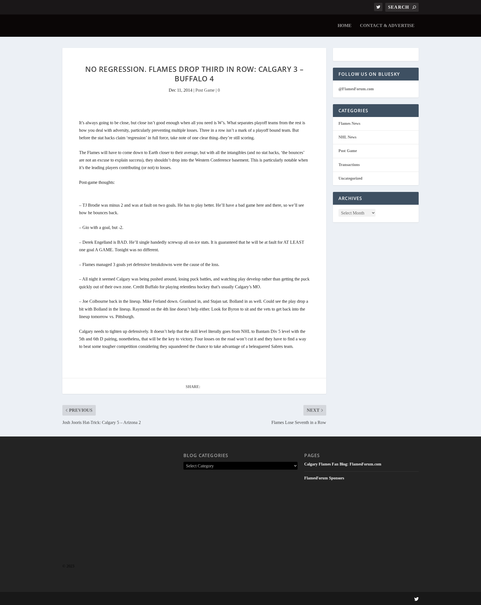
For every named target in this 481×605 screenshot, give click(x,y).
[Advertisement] (119, 511)
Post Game (205, 90)
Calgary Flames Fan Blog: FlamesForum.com (342, 464)
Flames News (349, 123)
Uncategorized (350, 178)
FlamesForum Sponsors (324, 478)
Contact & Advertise (387, 25)
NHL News (347, 137)
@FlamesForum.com (356, 89)
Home (345, 25)
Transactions (349, 165)
